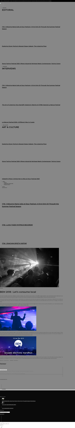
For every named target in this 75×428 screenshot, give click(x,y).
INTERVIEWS (5, 66)
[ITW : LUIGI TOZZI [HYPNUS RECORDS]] (3, 403)
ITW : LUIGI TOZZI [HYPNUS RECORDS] (17, 225)
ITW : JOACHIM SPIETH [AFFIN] (14, 243)
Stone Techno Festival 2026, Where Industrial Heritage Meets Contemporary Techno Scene (31, 63)
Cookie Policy (22, 373)
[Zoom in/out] (8, 423)
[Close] (1, 423)
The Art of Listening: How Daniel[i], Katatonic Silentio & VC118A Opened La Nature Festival (31, 105)
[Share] (3, 423)
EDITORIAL (4, 7)
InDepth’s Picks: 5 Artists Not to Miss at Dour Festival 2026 (21, 179)
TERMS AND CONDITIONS (8, 183)
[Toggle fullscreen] (5, 423)
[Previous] (1, 424)
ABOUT (4, 181)
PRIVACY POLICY (7, 184)
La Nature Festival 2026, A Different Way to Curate (18, 122)
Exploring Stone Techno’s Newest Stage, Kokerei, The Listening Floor (24, 46)
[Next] (2, 424)
